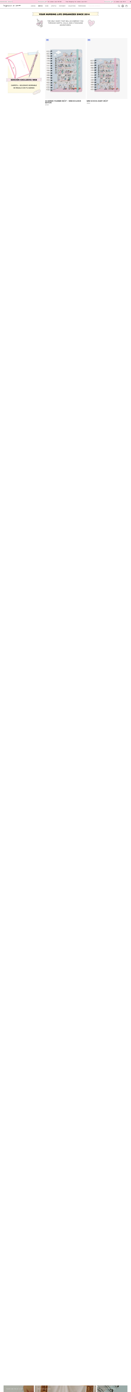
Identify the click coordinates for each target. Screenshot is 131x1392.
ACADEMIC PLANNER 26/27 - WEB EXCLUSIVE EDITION (63, 102)
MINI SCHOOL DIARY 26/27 (97, 101)
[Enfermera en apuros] (12, 6)
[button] (62, 5)
